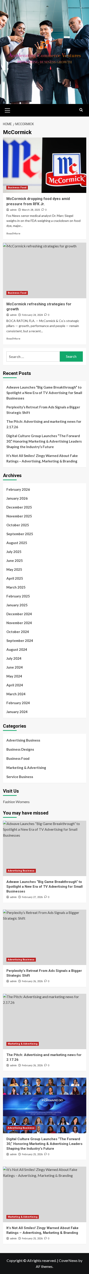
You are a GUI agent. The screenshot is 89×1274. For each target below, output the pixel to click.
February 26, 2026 (32, 981)
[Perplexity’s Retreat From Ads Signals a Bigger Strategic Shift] (44, 937)
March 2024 (16, 694)
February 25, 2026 (32, 1154)
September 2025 (19, 534)
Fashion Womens (16, 801)
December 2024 (19, 614)
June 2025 (14, 560)
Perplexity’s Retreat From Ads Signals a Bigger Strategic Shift (43, 410)
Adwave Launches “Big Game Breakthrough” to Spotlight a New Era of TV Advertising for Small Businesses (44, 392)
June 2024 (14, 667)
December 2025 (19, 507)
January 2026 (17, 498)
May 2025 (14, 569)
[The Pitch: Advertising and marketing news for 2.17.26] (44, 1021)
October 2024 (17, 632)
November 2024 (19, 623)
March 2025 (16, 587)
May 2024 (14, 676)
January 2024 (17, 712)
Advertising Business (23, 740)
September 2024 (19, 640)
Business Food (17, 187)
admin (13, 209)
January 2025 (17, 605)
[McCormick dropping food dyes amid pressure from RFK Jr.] (44, 165)
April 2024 (14, 685)
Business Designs (20, 749)
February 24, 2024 (32, 315)
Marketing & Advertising (26, 767)
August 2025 (16, 543)
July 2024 (13, 658)
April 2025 (14, 578)
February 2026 (18, 489)
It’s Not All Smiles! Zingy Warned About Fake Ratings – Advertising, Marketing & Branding (42, 458)
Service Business (19, 777)
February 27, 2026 (32, 897)
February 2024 (18, 703)
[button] (7, 109)
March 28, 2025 (31, 209)
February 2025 (18, 596)
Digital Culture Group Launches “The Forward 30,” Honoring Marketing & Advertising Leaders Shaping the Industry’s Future (44, 441)
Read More (13, 233)
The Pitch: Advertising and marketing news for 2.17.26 (43, 424)
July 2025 (13, 552)
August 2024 (16, 649)
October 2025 (17, 525)
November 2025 (19, 516)
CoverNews (68, 1260)
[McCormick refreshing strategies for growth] (44, 270)
